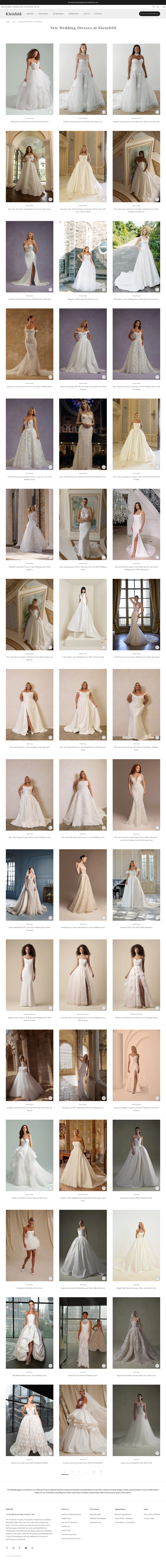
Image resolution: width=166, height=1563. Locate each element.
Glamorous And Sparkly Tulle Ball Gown (136, 1463)
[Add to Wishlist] (50, 112)
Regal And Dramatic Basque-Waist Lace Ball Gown (136, 1375)
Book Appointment (150, 14)
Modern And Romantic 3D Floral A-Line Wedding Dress (136, 1018)
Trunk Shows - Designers (124, 1518)
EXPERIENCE (74, 14)
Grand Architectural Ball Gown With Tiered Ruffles (83, 1463)
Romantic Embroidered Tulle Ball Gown (83, 299)
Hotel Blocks (28, 7)
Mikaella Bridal (136, 1104)
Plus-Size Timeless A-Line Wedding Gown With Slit (29, 747)
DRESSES (30, 14)
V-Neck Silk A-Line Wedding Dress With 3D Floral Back (83, 657)
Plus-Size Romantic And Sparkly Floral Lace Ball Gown (29, 209)
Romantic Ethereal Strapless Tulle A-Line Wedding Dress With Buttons (83, 1019)
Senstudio (136, 1194)
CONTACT (98, 14)
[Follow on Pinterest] (19, 1548)
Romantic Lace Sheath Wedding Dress (82, 1375)
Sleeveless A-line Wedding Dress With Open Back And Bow (136, 299)
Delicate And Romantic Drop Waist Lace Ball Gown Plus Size (136, 122)
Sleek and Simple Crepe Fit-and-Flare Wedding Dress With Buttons (136, 1109)
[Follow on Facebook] (7, 1548)
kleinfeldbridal (83, 118)
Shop (14, 22)
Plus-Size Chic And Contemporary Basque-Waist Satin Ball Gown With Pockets (83, 210)
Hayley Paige (29, 118)
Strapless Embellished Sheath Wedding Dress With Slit (30, 299)
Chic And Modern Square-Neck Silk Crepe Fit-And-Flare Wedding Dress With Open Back (136, 568)
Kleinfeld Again (18, 7)
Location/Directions (68, 1534)
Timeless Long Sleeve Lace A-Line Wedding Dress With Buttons (30, 568)
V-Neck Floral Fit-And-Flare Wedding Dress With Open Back (136, 657)
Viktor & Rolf (83, 653)
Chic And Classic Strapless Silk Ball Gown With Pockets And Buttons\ (29, 658)
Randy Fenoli (136, 653)
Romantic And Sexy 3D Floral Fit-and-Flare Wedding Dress (29, 387)
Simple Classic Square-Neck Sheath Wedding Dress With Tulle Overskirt (29, 1019)
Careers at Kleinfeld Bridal (71, 1514)
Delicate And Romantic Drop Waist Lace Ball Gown (83, 122)
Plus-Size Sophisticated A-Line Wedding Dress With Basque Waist (83, 748)
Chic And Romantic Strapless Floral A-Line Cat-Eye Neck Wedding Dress (30, 478)
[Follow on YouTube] (26, 1548)
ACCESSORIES (58, 14)
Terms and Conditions (152, 1514)
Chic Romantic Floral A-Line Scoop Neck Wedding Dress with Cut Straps (136, 388)
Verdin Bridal (30, 205)
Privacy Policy (149, 1518)
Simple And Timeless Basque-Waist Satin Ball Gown (136, 1288)
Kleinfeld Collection (30, 1014)
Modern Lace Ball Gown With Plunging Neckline (29, 1463)
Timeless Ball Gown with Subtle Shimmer (136, 927)
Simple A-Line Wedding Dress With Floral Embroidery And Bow (83, 1199)
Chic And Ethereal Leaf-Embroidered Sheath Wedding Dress (83, 477)
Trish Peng (29, 744)
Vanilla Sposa (136, 924)
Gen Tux (36, 7)
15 (94, 1472)
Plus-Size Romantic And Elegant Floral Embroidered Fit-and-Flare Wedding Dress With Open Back (136, 838)
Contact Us (65, 1526)
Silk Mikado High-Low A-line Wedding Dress (29, 1375)
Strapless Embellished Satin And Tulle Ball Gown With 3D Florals (29, 1109)
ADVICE (86, 14)
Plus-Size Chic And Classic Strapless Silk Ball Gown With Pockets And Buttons (136, 210)
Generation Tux (95, 1522)
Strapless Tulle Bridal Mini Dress (30, 1288)
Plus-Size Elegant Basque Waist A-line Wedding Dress (29, 837)
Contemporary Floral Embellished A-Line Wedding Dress (83, 927)
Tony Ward (136, 834)
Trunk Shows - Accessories (125, 1522)
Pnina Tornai (29, 1104)
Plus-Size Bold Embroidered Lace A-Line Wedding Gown (83, 837)
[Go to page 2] (101, 1472)
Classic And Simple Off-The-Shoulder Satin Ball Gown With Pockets (83, 388)
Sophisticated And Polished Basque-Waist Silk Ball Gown (83, 1288)
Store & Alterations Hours (71, 1539)
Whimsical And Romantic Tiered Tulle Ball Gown (29, 122)
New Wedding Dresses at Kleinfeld (30, 22)
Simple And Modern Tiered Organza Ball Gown (30, 1198)
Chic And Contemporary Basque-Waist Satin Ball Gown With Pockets (136, 478)
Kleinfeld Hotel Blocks (98, 1518)
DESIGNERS (43, 14)
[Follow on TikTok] (32, 1548)
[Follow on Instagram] (13, 1548)
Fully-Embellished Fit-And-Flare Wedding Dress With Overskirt (29, 928)
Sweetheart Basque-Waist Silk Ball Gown (136, 1198)
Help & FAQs (66, 1530)
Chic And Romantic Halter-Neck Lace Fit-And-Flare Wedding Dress (83, 568)
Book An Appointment (123, 1514)
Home (8, 22)
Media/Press (66, 1518)
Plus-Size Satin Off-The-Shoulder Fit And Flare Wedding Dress (136, 748)
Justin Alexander (83, 1194)
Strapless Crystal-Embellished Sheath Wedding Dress (83, 1108)
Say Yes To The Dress (69, 1522)
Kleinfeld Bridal (6, 7)
